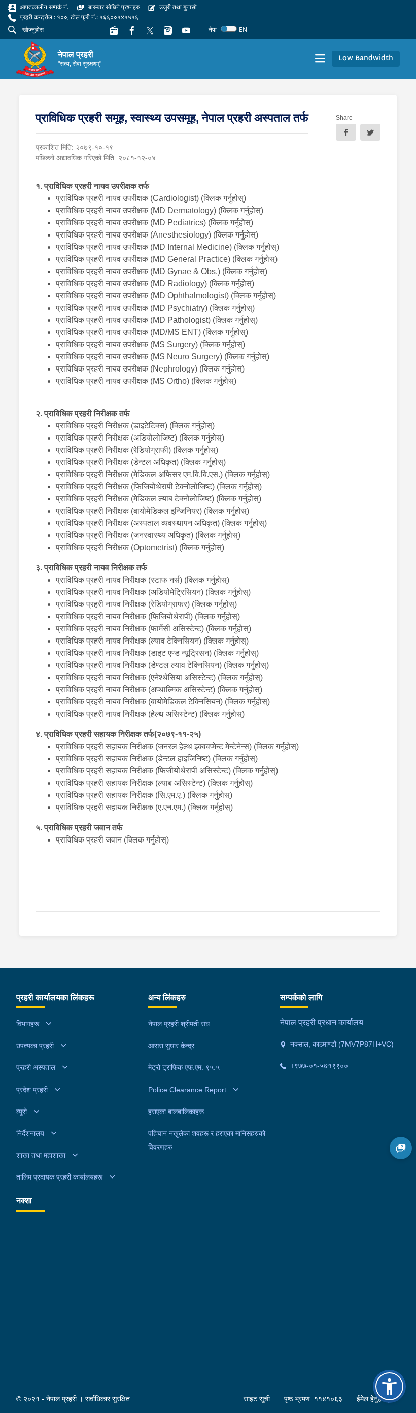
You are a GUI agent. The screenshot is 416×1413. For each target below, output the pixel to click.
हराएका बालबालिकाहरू (176, 1111)
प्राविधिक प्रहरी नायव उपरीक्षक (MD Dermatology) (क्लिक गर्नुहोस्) (159, 210)
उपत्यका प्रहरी (35, 1045)
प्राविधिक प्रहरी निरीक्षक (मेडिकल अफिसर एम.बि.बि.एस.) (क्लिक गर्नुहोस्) (163, 474)
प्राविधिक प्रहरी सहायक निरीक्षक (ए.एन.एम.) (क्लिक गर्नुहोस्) (145, 807)
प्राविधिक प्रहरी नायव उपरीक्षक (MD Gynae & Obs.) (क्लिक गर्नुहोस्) (161, 271)
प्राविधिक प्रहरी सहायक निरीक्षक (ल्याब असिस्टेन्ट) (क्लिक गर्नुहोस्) (155, 783)
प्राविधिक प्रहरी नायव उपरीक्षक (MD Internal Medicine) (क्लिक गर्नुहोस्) (167, 247)
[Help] (401, 1148)
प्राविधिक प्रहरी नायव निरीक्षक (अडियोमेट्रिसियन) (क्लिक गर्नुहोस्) (153, 592)
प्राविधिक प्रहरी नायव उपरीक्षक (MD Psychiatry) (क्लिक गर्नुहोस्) (155, 308)
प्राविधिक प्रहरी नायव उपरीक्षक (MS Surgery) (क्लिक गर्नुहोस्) (150, 344)
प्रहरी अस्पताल (35, 1067)
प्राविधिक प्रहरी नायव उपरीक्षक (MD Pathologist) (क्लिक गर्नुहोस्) (157, 320)
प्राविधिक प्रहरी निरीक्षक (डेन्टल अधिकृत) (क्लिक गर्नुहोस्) (141, 462)
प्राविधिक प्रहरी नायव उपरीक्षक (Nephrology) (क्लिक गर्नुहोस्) (150, 368)
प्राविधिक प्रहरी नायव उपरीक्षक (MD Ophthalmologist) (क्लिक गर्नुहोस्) (166, 295)
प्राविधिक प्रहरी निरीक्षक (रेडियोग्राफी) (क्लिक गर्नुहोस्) (138, 450)
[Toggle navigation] (320, 59)
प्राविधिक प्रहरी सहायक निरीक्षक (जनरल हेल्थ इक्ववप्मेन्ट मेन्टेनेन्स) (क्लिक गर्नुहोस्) (178, 746)
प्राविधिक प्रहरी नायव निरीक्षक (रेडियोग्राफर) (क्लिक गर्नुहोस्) (147, 604)
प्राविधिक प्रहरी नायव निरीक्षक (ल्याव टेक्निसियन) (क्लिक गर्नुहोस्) (153, 640)
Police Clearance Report (187, 1090)
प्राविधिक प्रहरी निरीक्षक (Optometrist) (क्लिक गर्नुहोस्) (140, 547)
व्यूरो (21, 1111)
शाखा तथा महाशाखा (40, 1155)
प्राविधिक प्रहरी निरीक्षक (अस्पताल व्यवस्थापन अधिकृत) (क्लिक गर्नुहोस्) (161, 523)
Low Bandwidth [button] (365, 58)
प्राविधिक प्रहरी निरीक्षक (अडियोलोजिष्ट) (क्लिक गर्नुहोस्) (140, 437)
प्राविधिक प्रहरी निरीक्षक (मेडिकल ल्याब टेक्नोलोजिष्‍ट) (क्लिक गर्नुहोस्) (158, 498)
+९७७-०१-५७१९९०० (318, 1066)
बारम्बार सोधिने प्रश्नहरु (113, 7)
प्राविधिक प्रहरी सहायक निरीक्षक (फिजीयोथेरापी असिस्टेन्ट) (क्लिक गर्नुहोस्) (168, 770)
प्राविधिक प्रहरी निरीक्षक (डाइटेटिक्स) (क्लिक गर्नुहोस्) (136, 425)
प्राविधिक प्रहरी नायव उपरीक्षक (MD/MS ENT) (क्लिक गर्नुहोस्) (152, 332)
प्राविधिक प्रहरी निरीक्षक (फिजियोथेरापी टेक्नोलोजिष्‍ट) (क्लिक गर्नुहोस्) (160, 486)
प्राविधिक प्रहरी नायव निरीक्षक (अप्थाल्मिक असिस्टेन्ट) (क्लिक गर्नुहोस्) (160, 689)
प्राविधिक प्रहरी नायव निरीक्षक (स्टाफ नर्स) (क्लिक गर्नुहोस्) (142, 580)
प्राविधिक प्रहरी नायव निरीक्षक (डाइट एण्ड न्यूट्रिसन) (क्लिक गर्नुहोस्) (158, 653)
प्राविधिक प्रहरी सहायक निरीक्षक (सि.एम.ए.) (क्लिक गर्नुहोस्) (145, 795)
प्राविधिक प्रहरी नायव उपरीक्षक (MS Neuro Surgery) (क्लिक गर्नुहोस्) (162, 356)
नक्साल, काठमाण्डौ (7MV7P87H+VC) (341, 1044)
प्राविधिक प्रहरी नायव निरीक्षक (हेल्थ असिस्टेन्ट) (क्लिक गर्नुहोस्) (151, 714)
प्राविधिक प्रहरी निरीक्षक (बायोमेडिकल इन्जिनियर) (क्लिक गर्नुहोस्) (153, 511)
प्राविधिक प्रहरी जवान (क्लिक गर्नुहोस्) (112, 839)
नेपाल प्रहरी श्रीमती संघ (179, 1024)
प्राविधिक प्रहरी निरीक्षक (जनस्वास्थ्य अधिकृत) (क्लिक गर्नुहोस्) (148, 535)
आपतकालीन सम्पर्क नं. (43, 7)
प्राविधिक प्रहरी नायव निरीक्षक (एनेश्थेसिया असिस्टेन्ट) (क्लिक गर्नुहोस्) (159, 677)
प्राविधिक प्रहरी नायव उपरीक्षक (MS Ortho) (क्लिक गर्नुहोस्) (146, 381)
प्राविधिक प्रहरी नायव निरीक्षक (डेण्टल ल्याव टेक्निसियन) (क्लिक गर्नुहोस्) (162, 665)
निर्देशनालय (30, 1133)
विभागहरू (27, 1024)
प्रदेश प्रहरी (32, 1090)
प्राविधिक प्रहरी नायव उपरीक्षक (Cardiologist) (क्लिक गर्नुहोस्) (151, 198)
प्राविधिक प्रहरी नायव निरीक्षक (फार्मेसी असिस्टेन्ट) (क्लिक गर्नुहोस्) (154, 628)
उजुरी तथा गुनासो (177, 7)
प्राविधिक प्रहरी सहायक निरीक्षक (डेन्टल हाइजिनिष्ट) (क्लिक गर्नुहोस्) (158, 758)
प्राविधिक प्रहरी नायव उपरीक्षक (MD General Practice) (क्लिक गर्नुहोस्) (167, 259)
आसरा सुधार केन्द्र (171, 1045)
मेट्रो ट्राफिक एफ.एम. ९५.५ (184, 1067)
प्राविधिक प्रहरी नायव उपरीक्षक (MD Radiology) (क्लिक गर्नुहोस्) (155, 283)
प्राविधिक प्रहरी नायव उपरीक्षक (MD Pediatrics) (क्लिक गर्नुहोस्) (154, 222)
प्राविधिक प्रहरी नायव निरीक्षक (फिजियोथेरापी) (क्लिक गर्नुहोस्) (148, 616)
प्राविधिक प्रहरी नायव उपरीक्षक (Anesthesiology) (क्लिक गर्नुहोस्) (157, 234)
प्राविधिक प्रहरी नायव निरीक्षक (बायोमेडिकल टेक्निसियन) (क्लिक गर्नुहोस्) (164, 701)
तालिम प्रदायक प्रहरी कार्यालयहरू (59, 1177)
